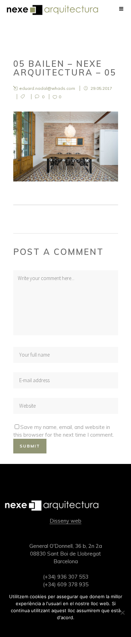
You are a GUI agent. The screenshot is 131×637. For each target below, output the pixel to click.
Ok (65, 626)
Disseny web (65, 520)
